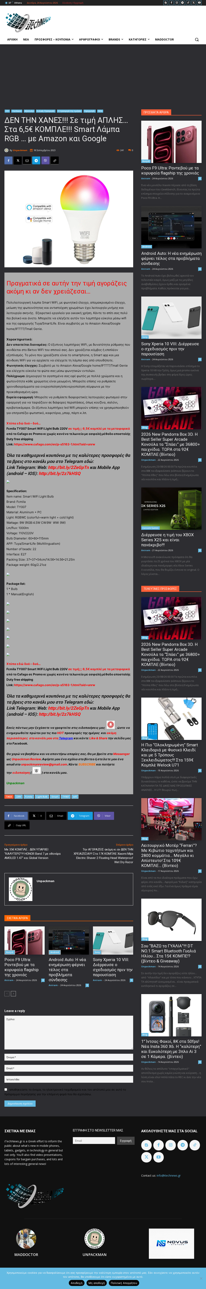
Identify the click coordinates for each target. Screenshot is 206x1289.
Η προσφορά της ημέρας (69, 111)
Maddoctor (26, 1254)
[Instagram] (177, 3)
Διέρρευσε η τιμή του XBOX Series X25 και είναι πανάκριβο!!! (167, 539)
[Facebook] (171, 3)
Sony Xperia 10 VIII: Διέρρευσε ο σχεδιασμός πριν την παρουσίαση (113, 967)
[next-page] (13, 993)
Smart (55, 796)
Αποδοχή (76, 1283)
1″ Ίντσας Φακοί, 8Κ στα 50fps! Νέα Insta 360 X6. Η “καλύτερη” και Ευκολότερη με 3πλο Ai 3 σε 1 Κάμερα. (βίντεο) (171, 1049)
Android (54, 952)
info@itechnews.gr (169, 1175)
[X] (193, 3)
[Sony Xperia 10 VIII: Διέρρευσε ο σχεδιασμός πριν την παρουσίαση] (113, 940)
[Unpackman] (7, 150)
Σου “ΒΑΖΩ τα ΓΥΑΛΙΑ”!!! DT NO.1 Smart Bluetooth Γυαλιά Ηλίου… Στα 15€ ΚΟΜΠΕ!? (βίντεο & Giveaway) (168, 953)
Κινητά (9, 952)
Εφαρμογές (89, 111)
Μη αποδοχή (97, 1283)
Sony (97, 952)
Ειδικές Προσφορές (46, 111)
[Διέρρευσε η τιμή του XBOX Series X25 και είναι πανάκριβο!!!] (171, 508)
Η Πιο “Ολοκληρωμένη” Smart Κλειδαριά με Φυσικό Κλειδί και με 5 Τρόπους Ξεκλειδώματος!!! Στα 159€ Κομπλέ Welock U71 (169, 754)
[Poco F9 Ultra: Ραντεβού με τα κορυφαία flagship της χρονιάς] (24, 940)
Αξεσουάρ (29, 111)
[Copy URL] (55, 161)
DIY (7, 111)
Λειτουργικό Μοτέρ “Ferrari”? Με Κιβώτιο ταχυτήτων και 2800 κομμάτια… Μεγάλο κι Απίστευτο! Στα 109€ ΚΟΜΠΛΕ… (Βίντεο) (169, 855)
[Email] (27, 161)
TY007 (65, 796)
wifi (75, 796)
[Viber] (45, 161)
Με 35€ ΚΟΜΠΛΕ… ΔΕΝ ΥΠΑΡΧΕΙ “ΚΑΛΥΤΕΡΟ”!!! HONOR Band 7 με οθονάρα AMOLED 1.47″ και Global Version (32, 854)
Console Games (150, 528)
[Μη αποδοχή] (201, 1278)
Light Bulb (41, 796)
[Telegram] (182, 3)
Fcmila (28, 796)
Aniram (8, 980)
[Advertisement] (103, 74)
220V (18, 796)
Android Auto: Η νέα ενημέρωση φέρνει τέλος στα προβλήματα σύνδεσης (67, 969)
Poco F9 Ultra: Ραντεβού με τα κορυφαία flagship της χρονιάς (21, 967)
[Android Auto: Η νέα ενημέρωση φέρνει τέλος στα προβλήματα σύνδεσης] (69, 940)
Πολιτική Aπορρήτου (124, 1283)
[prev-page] (6, 993)
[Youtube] (199, 3)
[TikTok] (188, 3)
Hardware (16, 111)
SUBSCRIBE (87, 764)
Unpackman (20, 150)
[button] (197, 39)
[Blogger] (165, 3)
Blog (144, 427)
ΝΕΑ (100, 111)
